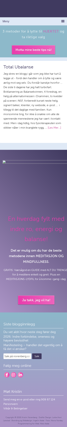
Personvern (10, 404)
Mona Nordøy (57, 420)
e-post (24, 399)
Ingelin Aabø (38, 420)
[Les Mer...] (54, 127)
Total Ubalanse (18, 67)
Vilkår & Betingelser (15, 408)
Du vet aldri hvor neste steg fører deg (29, 332)
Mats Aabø (44, 424)
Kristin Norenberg (33, 8)
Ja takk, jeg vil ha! (36, 300)
